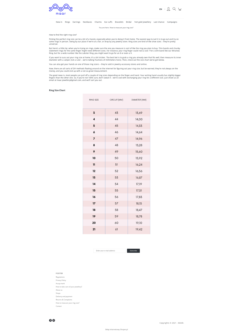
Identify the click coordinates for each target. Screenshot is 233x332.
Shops (58, 293)
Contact (59, 306)
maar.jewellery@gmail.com (69, 80)
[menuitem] (59, 22)
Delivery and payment (64, 296)
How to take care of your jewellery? (69, 287)
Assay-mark (60, 283)
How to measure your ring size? (67, 303)
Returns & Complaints (64, 300)
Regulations (60, 277)
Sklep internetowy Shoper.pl (116, 329)
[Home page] (72, 9)
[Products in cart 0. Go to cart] (180, 10)
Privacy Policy (61, 280)
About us (59, 290)
